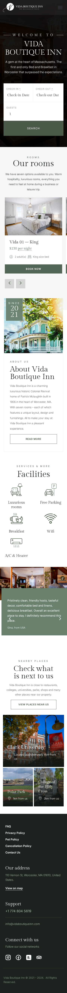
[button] (60, 7)
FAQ (8, 826)
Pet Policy (12, 839)
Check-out (44, 89)
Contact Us (12, 852)
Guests (11, 108)
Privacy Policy (15, 833)
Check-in (13, 89)
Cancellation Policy (18, 846)
